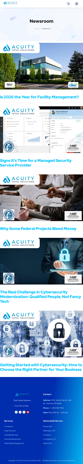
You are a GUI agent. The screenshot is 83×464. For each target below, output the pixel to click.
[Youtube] (27, 412)
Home (36, 28)
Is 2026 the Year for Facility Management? (39, 97)
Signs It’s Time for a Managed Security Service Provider (36, 162)
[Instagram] (24, 412)
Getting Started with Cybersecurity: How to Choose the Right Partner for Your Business (41, 367)
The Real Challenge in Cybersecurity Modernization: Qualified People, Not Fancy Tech (40, 297)
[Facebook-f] (16, 412)
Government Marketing (66, 460)
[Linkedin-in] (20, 412)
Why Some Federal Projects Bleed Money (38, 228)
